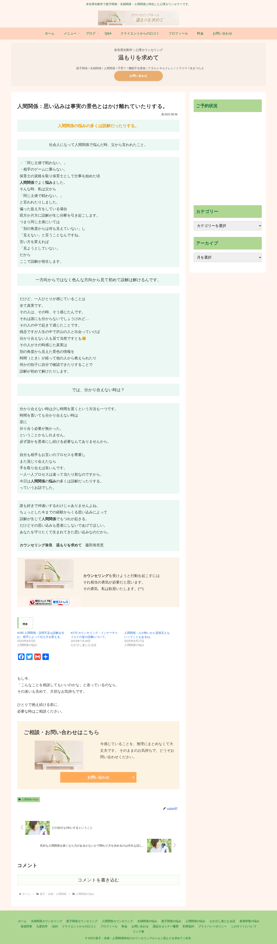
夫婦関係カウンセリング (46, 921)
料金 (124, 926)
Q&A (55, 926)
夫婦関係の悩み (147, 921)
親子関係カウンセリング (82, 921)
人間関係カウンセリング (117, 921)
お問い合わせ (138, 75)
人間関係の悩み (30, 799)
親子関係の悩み (171, 921)
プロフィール (108, 926)
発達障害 (26, 926)
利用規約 (188, 926)
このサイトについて (244, 926)
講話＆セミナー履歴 (165, 926)
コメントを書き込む (98, 879)
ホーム (22, 921)
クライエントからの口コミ (79, 926)
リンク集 (138, 931)
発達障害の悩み (249, 921)
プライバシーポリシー (212, 926)
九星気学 (42, 926)
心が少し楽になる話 (222, 921)
